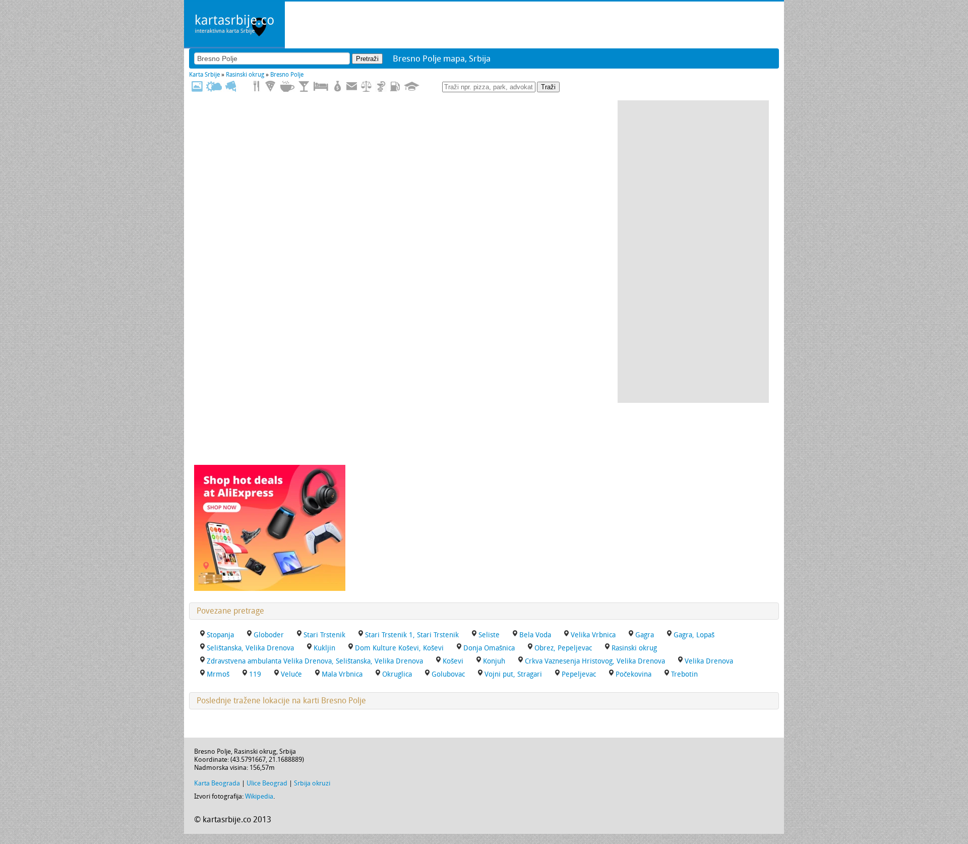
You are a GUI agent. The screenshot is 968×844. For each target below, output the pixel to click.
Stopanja (220, 635)
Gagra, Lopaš (694, 635)
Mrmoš (218, 674)
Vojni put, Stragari (513, 674)
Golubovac (448, 674)
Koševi (453, 661)
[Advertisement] (693, 251)
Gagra (644, 635)
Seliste (489, 635)
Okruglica (397, 674)
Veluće (291, 674)
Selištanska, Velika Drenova (250, 648)
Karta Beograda (217, 783)
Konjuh (494, 661)
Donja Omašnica (489, 648)
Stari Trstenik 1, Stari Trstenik (412, 635)
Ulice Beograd (267, 783)
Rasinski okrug (245, 74)
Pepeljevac (579, 674)
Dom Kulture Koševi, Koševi (399, 648)
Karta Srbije (204, 74)
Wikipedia (259, 796)
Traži (548, 87)
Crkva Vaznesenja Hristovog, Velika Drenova (595, 661)
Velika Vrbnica (593, 635)
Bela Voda (535, 635)
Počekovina (633, 674)
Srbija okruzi (312, 783)
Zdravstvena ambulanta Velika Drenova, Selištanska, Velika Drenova (315, 661)
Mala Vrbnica (342, 674)
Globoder (269, 635)
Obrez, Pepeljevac (563, 648)
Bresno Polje (287, 74)
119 (255, 674)
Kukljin (324, 648)
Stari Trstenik (324, 635)
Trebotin (684, 674)
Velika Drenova (709, 661)
